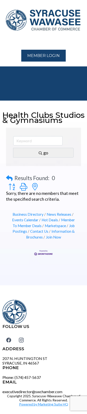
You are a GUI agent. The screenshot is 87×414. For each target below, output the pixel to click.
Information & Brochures (50, 234)
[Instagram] (21, 340)
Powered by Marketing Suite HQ (43, 404)
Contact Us (39, 231)
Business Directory (28, 214)
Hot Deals (50, 220)
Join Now (53, 237)
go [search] (45, 152)
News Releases (59, 214)
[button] (5, 41)
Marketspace (55, 225)
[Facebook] (8, 340)
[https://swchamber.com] (43, 20)
